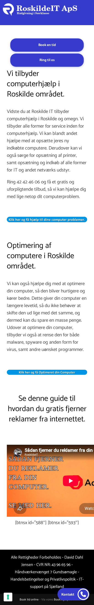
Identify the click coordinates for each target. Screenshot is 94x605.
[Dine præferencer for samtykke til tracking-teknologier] (8, 597)
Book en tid (47, 45)
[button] (73, 594)
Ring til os (47, 60)
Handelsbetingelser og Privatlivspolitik (43, 579)
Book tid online (29, 599)
